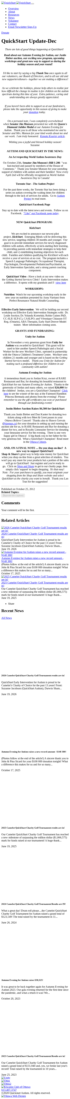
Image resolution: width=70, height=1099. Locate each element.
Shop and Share (25, 466)
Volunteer (13, 20)
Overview (13, 8)
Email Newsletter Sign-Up (22, 26)
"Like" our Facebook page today (40, 213)
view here (61, 282)
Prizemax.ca (9, 423)
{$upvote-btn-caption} (13, 495)
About (11, 11)
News (11, 17)
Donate (5, 32)
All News (6, 617)
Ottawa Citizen (38, 441)
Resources (13, 14)
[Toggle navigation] (32, 3)
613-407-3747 (9, 1089)
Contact (12, 23)
